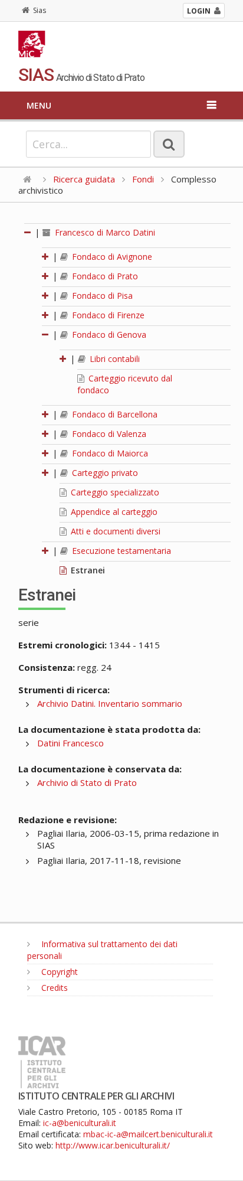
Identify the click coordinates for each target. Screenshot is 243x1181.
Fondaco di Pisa (101, 295)
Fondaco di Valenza (108, 433)
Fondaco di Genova (108, 334)
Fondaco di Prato (104, 276)
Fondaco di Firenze (107, 315)
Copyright (58, 971)
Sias (39, 10)
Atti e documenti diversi (114, 531)
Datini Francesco (70, 743)
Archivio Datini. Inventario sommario (109, 703)
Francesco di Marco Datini (103, 232)
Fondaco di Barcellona (113, 414)
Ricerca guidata (84, 179)
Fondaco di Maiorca (109, 453)
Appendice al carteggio (112, 511)
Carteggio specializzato (113, 492)
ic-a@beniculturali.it (79, 1122)
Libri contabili (113, 358)
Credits (53, 987)
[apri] (46, 256)
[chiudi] (46, 334)
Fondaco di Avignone (111, 256)
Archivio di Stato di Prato (87, 782)
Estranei (86, 570)
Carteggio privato (104, 472)
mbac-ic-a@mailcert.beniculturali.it (148, 1134)
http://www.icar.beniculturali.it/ (112, 1145)
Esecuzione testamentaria (120, 550)
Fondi (143, 179)
